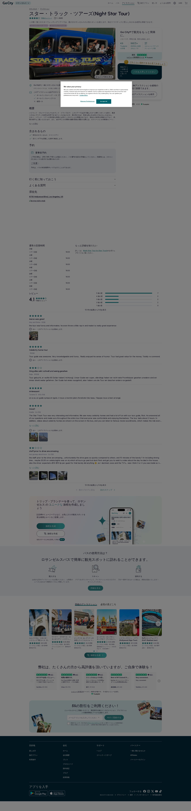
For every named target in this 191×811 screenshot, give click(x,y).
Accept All (103, 101)
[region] (96, 94)
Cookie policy (83, 95)
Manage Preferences (87, 101)
